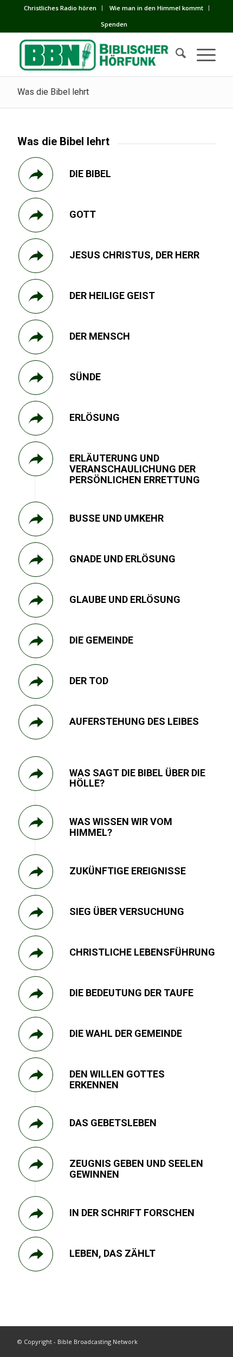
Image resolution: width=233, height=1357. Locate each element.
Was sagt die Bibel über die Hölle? (137, 778)
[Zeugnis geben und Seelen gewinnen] (35, 1164)
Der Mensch (99, 336)
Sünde (85, 376)
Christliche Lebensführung (142, 952)
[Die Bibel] (35, 174)
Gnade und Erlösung (122, 558)
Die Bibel (90, 173)
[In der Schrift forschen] (35, 1213)
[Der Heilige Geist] (35, 296)
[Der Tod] (35, 681)
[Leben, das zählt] (35, 1254)
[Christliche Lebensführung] (35, 953)
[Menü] (201, 54)
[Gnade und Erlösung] (35, 559)
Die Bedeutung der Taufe (131, 992)
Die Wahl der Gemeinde (125, 1033)
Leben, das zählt (112, 1253)
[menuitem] (60, 8)
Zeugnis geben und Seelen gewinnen (136, 1169)
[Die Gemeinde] (35, 641)
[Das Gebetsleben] (35, 1123)
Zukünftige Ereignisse (127, 870)
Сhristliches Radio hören (60, 8)
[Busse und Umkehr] (35, 519)
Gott (82, 214)
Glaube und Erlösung (124, 599)
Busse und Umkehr (116, 518)
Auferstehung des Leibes (134, 721)
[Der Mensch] (35, 337)
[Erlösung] (35, 418)
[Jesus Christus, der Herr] (35, 255)
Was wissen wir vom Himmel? (120, 827)
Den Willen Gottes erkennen (117, 1079)
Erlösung (94, 417)
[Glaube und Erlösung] (35, 600)
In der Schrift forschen (132, 1212)
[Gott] (35, 215)
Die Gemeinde (101, 640)
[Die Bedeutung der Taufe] (35, 993)
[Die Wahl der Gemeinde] (35, 1034)
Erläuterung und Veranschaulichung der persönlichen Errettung (134, 468)
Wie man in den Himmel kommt (156, 8)
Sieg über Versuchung (126, 911)
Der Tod (88, 680)
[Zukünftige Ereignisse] (35, 871)
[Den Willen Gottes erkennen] (35, 1074)
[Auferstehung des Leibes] (35, 722)
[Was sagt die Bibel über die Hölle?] (35, 773)
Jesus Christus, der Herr (134, 255)
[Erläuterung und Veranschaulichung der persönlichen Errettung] (35, 458)
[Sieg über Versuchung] (35, 912)
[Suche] (175, 54)
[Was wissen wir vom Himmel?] (35, 822)
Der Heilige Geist (112, 295)
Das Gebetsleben (113, 1122)
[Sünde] (35, 377)
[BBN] (96, 54)
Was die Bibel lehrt (53, 92)
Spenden (114, 24)
